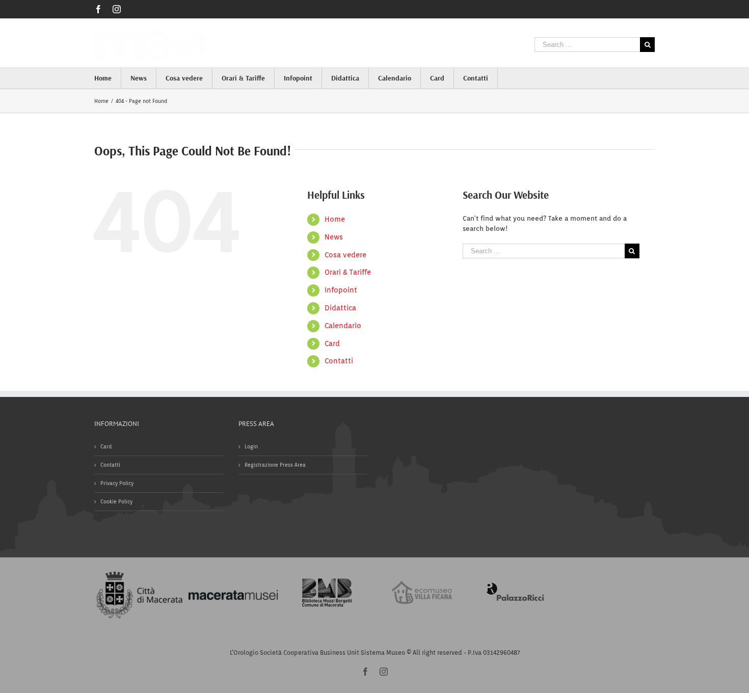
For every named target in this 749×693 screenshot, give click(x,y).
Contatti (339, 361)
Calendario (343, 326)
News (334, 237)
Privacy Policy (116, 483)
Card (332, 343)
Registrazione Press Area (275, 465)
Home (335, 219)
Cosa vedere (345, 255)
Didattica (340, 308)
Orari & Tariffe (348, 272)
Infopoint (341, 290)
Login (251, 446)
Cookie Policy (116, 501)
